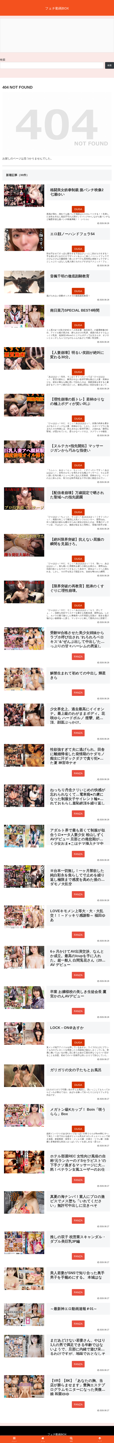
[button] (105, 796)
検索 (2, 59)
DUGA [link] (78, 209)
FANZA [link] (78, 656)
